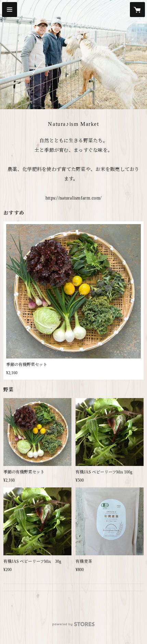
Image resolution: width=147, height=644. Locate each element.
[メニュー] (9, 9)
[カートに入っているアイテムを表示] (137, 9)
